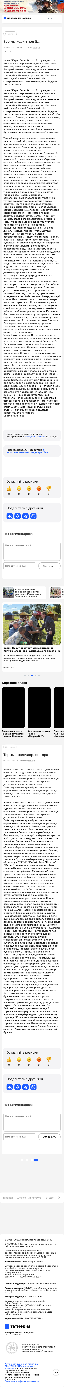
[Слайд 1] (25, 675)
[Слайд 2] (28, 675)
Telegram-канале (35, 436)
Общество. (10, 34)
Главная (8, 1197)
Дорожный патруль (29, 1197)
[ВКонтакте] (10, 516)
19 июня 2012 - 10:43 (12, 761)
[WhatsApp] (33, 516)
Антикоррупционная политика (21, 1363)
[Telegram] (25, 516)
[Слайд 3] (32, 675)
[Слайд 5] (39, 675)
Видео (50, 1197)
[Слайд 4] (35, 675)
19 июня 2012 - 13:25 (12, 47)
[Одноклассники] (17, 516)
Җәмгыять (10, 747)
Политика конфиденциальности (22, 1381)
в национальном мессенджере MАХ (27, 451)
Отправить (49, 566)
